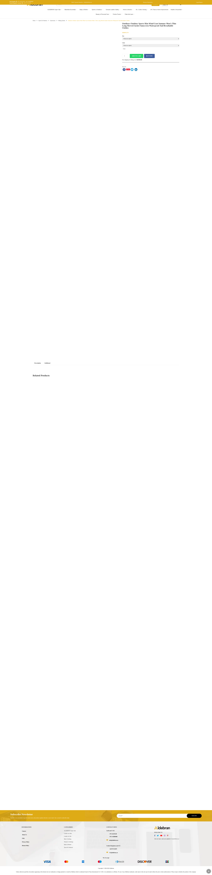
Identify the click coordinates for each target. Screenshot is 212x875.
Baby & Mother (84, 9)
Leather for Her (67, 836)
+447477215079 (27, 3)
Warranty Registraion (148, 2)
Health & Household (176, 9)
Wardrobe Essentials (70, 9)
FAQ (23, 838)
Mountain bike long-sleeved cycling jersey (44, 790)
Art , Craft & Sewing (141, 9)
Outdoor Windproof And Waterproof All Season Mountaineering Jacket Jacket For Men (140, 772)
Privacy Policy (25, 842)
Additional (47, 363)
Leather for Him (68, 833)
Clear (124, 48)
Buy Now (149, 56)
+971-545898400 (29, 1)
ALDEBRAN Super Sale (54, 9)
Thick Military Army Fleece (142, 736)
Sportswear (52, 20)
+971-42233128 (21, 1)
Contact (24, 831)
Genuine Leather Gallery (112, 9)
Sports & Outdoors (97, 9)
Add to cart (136, 56)
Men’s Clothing (67, 839)
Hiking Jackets (61, 20)
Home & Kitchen (127, 9)
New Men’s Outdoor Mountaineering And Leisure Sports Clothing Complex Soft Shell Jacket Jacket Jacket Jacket (74, 769)
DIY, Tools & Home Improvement (159, 9)
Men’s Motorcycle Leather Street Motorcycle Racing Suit (133, 754)
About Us (24, 834)
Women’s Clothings (68, 841)
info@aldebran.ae (113, 840)
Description (37, 363)
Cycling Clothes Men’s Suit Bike (95, 588)
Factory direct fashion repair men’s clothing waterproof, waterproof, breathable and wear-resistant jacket (65, 671)
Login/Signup (199, 2)
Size (123, 36)
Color (123, 42)
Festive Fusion (117, 14)
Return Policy (25, 845)
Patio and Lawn (129, 14)
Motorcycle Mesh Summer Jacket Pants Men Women (65, 448)
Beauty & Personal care (102, 14)
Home (34, 20)
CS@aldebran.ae (113, 852)
